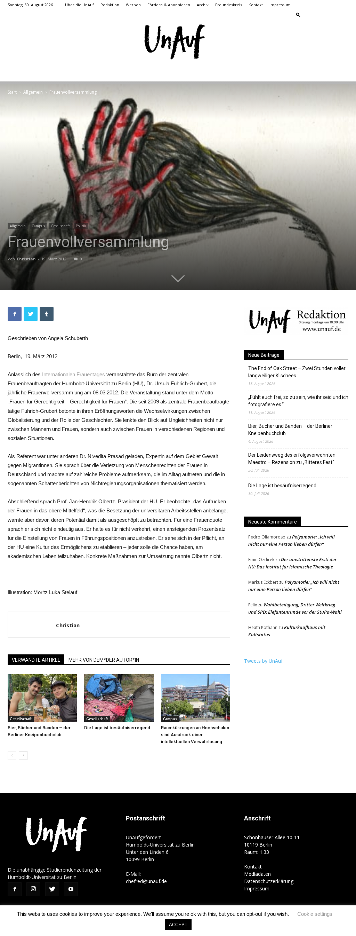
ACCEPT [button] (178, 924)
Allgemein (33, 92)
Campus (38, 225)
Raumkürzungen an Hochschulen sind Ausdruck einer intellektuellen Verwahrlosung (195, 734)
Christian (26, 258)
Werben (133, 4)
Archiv (203, 4)
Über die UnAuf (79, 4)
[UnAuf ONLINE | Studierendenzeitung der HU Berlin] (178, 42)
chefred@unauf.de (146, 881)
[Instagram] (320, 14)
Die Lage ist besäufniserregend (117, 727)
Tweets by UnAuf (263, 661)
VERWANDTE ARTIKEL (36, 660)
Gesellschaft (60, 225)
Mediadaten (257, 874)
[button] (298, 14)
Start (12, 92)
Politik (81, 225)
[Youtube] (343, 14)
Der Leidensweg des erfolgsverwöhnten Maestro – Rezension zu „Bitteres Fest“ (291, 458)
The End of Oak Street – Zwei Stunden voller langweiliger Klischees (297, 371)
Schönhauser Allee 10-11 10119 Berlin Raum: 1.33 (272, 844)
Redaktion (109, 4)
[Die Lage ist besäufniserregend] (118, 698)
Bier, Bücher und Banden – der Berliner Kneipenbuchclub (290, 429)
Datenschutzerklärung (268, 881)
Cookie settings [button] (314, 914)
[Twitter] (331, 14)
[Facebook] (309, 14)
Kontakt (256, 4)
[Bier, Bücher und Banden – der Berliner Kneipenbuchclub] (42, 698)
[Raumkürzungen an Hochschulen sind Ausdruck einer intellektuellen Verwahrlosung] (195, 698)
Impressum (280, 4)
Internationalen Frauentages (73, 374)
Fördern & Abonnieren (168, 4)
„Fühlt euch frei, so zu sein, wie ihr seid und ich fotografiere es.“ (298, 400)
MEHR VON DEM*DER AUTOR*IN (103, 660)
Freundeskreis (228, 4)
